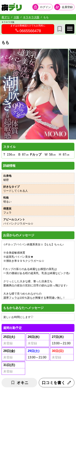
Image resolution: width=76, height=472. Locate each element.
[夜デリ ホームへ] (12, 7)
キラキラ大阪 (31, 17)
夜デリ (6, 17)
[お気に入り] (59, 29)
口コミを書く (53, 382)
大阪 (16, 17)
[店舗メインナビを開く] (69, 29)
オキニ (22, 382)
